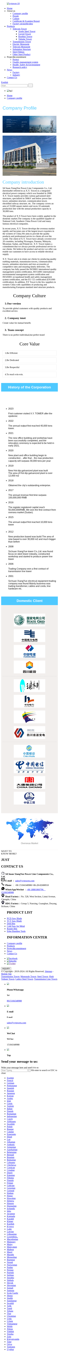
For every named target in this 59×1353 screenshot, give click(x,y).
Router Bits (12, 928)
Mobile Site (6, 974)
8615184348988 (14, 1001)
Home (9, 8)
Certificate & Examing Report (26, 21)
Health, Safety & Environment (26, 64)
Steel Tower (42, 976)
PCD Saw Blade (14, 918)
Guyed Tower (24, 34)
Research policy (20, 67)
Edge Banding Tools (16, 931)
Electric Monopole (21, 44)
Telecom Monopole (21, 47)
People (16, 16)
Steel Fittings (18, 52)
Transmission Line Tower (45, 979)
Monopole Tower (28, 976)
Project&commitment (16, 948)
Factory (16, 72)
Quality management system (25, 62)
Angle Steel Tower (26, 31)
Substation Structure (22, 49)
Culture (16, 18)
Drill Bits (11, 923)
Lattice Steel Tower (24, 979)
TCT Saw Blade (14, 921)
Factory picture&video (23, 23)
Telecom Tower (20, 29)
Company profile (20, 13)
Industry (16, 75)
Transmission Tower (22, 41)
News (9, 70)
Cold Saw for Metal (16, 926)
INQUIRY (6, 969)
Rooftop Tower (25, 36)
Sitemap (48, 971)
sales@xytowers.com (24, 881)
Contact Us (12, 77)
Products (11, 26)
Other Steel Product (21, 54)
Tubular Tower (25, 39)
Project (16, 59)
